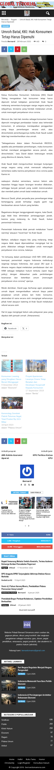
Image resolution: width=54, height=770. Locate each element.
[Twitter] (11, 49)
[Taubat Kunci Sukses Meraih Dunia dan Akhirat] (9, 503)
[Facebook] (4, 49)
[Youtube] (33, 485)
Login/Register (24, 763)
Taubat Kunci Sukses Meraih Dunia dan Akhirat (8, 512)
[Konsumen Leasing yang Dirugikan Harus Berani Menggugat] (12, 366)
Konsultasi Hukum (41, 763)
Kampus (5, 605)
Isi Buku (22, 674)
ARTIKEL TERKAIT (19, 493)
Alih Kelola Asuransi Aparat (11, 456)
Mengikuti (46, 541)
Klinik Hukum (7, 728)
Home (11, 759)
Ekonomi (5, 733)
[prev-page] (25, 526)
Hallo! (20, 759)
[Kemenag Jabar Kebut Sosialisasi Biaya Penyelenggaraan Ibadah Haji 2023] (44, 503)
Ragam (14, 19)
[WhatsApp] (24, 49)
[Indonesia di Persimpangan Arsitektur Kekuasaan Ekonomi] (8, 699)
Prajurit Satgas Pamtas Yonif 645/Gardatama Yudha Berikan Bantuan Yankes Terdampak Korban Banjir (27, 515)
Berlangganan (44, 547)
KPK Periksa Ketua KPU (43, 456)
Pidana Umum (7, 741)
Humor (42, 759)
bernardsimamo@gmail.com (33, 650)
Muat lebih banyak (26, 610)
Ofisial (12, 568)
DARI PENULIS (36, 493)
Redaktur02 (6, 580)
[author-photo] (27, 471)
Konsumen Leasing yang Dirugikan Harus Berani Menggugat (11, 379)
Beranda (4, 19)
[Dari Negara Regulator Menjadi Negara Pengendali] (8, 671)
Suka (48, 535)
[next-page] (28, 526)
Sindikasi (5, 720)
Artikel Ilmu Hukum (9, 593)
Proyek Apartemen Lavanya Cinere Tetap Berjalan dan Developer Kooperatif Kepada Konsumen (36, 382)
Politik (4, 724)
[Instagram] (25, 485)
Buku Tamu (31, 759)
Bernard (11, 41)
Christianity (9, 763)
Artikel (4, 746)
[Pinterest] (17, 49)
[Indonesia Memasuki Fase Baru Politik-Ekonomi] (8, 685)
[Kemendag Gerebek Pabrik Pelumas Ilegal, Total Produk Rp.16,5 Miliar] (12, 403)
